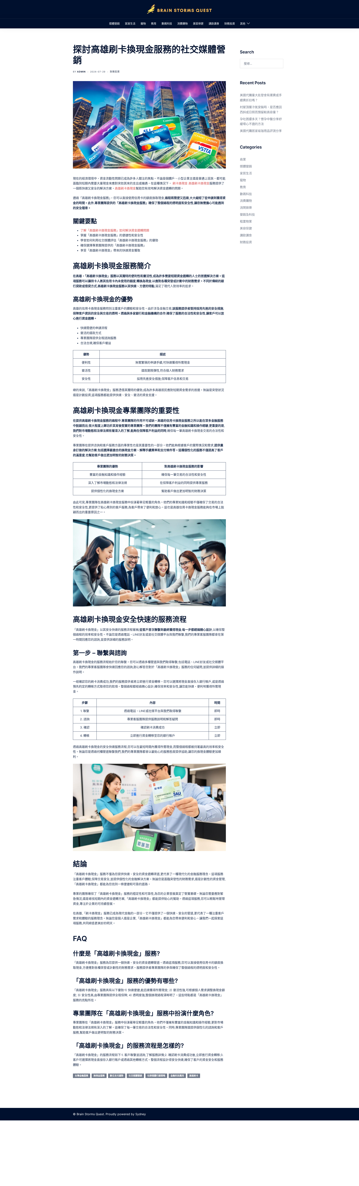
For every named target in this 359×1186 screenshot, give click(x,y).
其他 (242, 23)
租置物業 (246, 221)
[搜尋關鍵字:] (261, 63)
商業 (243, 159)
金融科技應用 (177, 1075)
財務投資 (229, 23)
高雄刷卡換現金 (125, 188)
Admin (81, 71)
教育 (153, 23)
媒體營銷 (114, 23)
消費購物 (182, 23)
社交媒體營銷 (135, 1075)
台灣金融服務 (81, 1075)
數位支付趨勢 (116, 1075)
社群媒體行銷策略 (156, 1075)
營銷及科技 (247, 214)
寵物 (143, 23)
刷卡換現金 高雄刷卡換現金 (191, 183)
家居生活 (130, 23)
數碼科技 (167, 23)
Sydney (140, 1114)
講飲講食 (214, 23)
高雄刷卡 (193, 1075)
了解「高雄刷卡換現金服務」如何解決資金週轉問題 (114, 230)
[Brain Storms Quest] (179, 9)
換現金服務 (99, 1075)
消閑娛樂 (246, 207)
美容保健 (198, 23)
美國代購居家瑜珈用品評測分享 (261, 131)
